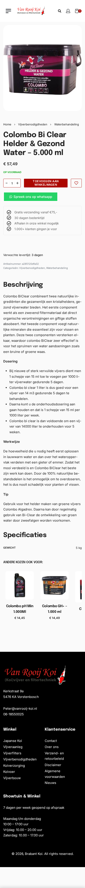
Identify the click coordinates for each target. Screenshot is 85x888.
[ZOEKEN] (59, 11)
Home (7, 124)
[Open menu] (8, 11)
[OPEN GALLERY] (42, 68)
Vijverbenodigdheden (32, 124)
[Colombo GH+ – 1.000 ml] (54, 585)
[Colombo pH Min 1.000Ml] (19, 585)
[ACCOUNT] (68, 11)
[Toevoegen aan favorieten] (76, 183)
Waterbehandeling (66, 124)
